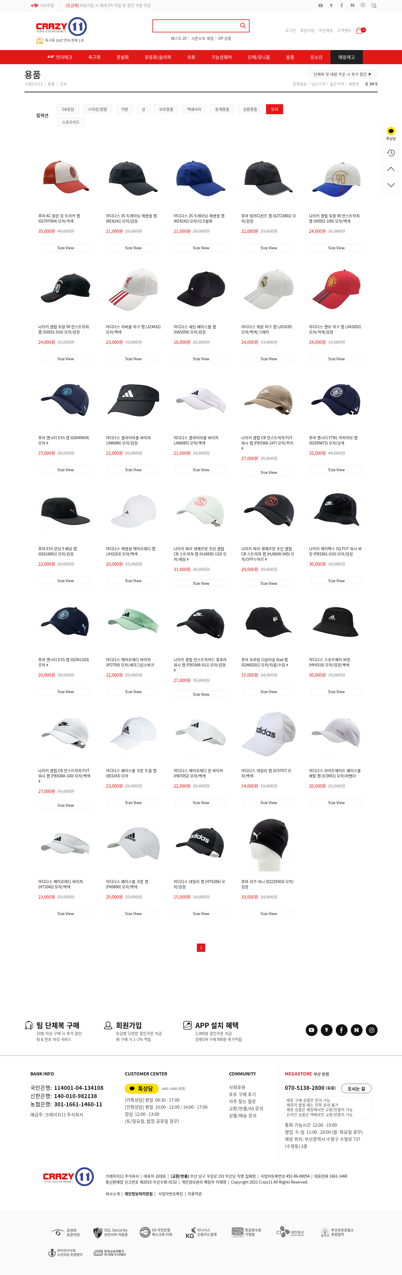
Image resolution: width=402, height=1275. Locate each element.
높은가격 (337, 84)
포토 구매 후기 (242, 1094)
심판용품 (250, 109)
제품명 (353, 84)
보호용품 (166, 109)
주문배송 (326, 30)
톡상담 (145, 1089)
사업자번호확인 (170, 1193)
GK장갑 (68, 109)
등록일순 (300, 84)
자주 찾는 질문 (242, 1101)
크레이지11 (33, 84)
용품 (290, 57)
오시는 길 (356, 1088)
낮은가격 (318, 84)
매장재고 (346, 57)
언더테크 (63, 57)
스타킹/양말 (97, 109)
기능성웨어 (221, 57)
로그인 (290, 30)
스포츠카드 (71, 122)
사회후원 (47, 5)
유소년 (316, 57)
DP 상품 (224, 38)
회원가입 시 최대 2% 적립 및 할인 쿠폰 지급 (108, 5)
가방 (124, 109)
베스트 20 (179, 38)
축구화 (94, 57)
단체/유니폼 (259, 57)
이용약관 (195, 1193)
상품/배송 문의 (243, 1115)
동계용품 (222, 109)
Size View (65, 247)
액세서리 (194, 109)
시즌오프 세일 (202, 38)
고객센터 (344, 30)
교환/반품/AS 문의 (246, 1108)
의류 (191, 57)
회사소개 (113, 1193)
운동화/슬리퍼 (158, 57)
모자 (63, 84)
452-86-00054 (298, 1176)
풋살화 (123, 57)
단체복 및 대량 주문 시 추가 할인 (342, 74)
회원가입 (307, 30)
